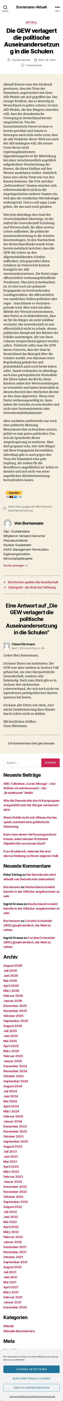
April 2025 (11, 1046)
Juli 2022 (10, 1212)
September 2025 (15, 1021)
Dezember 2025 (15, 1006)
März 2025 (11, 1051)
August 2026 (12, 965)
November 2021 (15, 1252)
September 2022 (15, 1202)
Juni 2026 (10, 975)
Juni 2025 (10, 1036)
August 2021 (12, 1267)
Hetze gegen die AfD (27, 506)
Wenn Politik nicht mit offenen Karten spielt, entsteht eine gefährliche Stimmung (30, 822)
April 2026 (11, 985)
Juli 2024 (10, 1091)
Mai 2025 (10, 1041)
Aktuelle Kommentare (19, 1331)
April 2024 (11, 1106)
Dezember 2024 (15, 1066)
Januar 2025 (12, 1061)
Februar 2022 (13, 1237)
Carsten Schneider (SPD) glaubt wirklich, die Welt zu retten (27, 925)
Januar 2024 (12, 1121)
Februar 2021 (13, 1297)
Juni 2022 (10, 1217)
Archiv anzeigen (15, 565)
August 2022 (12, 1207)
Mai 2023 (10, 1161)
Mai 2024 (10, 1101)
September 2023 (15, 1141)
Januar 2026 (12, 1001)
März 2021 (11, 1292)
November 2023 (15, 1131)
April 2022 (10, 1227)
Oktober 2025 (13, 1016)
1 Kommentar (34, 65)
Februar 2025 (13, 1056)
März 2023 (11, 1171)
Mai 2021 (9, 1282)
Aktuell (31, 22)
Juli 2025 (10, 1031)
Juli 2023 (10, 1151)
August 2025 (12, 1026)
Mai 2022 (10, 1222)
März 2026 (11, 990)
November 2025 (15, 1011)
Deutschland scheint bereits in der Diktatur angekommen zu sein (31, 891)
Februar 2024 (13, 1116)
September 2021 (15, 1262)
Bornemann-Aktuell (31, 7)
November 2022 (15, 1191)
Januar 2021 (12, 1302)
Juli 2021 (9, 1272)
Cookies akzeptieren (31, 1369)
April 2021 (10, 1287)
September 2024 (15, 1081)
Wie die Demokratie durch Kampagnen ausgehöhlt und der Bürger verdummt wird (31, 805)
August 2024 (12, 1086)
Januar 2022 (12, 1242)
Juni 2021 (10, 1277)
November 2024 (15, 1071)
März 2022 (11, 1232)
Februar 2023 (13, 1176)
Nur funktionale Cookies (31, 1378)
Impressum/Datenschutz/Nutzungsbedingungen (32, 1396)
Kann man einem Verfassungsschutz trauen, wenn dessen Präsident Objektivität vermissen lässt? (29, 839)
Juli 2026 (10, 970)
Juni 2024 (10, 1096)
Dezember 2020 (15, 1307)
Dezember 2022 (15, 1186)
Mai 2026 (10, 980)
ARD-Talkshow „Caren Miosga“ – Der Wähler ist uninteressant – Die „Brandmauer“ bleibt (29, 788)
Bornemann (24, 59)
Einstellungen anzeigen (32, 1387)
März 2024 (11, 1111)
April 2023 (11, 1166)
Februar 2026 (13, 995)
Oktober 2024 (13, 1076)
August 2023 (12, 1146)
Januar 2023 (12, 1181)
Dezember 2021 (14, 1247)
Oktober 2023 (13, 1136)
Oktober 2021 (13, 1257)
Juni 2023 (10, 1156)
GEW (11, 506)
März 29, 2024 (47, 59)
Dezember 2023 (15, 1126)
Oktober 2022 (13, 1196)
